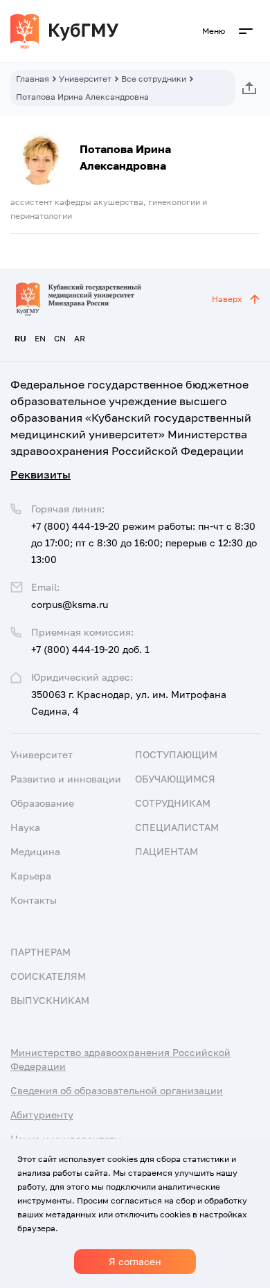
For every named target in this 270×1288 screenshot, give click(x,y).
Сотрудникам (172, 803)
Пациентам (166, 851)
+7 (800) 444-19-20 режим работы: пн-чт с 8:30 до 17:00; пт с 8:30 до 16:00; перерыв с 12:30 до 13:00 (144, 542)
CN (60, 338)
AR (79, 338)
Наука (25, 827)
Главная (32, 78)
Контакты (33, 900)
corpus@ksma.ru (69, 604)
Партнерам (40, 952)
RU (20, 338)
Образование (42, 803)
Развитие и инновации (65, 779)
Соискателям (48, 976)
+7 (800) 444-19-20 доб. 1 (90, 649)
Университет (85, 78)
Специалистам (177, 827)
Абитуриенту (41, 1114)
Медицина (35, 851)
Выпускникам (49, 1000)
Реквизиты (40, 474)
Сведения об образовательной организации (116, 1090)
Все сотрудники (153, 78)
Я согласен (135, 1261)
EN (40, 338)
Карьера (30, 876)
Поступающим (176, 754)
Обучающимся (175, 779)
